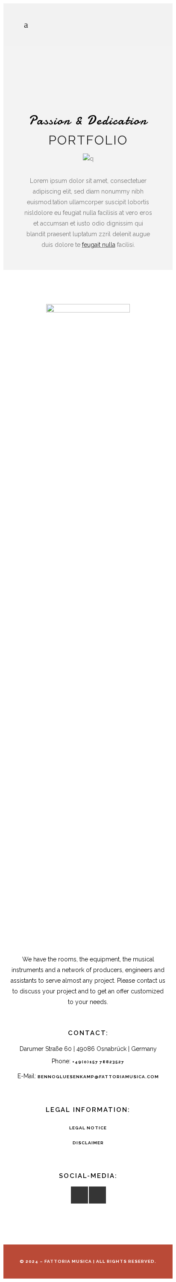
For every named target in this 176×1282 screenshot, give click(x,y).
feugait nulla (98, 244)
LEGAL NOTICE (88, 1128)
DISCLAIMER (88, 1142)
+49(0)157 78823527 (98, 1061)
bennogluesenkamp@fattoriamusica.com (98, 1076)
